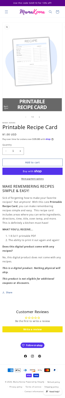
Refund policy (53, 382)
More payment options (32, 178)
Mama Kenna (19, 382)
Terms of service (33, 387)
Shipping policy (51, 387)
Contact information (34, 391)
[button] (6, 11)
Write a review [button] (32, 329)
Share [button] (9, 292)
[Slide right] (39, 117)
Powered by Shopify (35, 382)
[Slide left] (25, 117)
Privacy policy (16, 387)
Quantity (7, 144)
